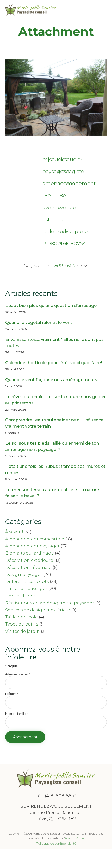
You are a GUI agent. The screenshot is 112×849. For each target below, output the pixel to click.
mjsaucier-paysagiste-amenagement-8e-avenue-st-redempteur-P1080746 (48, 160)
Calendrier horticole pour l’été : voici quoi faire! (53, 362)
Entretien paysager (26, 588)
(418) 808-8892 (60, 795)
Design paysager (23, 574)
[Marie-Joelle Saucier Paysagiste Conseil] (30, 10)
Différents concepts (27, 581)
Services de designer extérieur (37, 610)
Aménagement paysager (32, 546)
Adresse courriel (17, 674)
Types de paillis (21, 624)
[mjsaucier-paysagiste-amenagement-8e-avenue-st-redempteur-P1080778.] (56, 134)
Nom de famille (17, 714)
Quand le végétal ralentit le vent (38, 322)
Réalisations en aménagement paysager (49, 602)
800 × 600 (65, 265)
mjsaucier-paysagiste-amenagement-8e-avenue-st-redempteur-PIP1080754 (64, 160)
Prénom (11, 694)
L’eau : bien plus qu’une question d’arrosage (51, 305)
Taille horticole (21, 617)
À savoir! (14, 531)
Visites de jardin (22, 631)
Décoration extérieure (29, 560)
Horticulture (18, 595)
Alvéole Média (74, 838)
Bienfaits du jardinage (29, 553)
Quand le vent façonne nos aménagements (51, 379)
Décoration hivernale (28, 567)
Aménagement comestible (34, 538)
